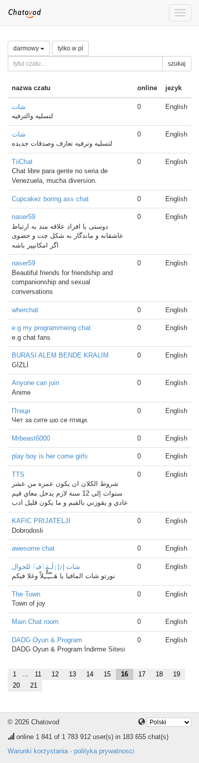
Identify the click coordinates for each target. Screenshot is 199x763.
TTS (18, 474)
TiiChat (22, 162)
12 (55, 674)
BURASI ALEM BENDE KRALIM (60, 355)
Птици (21, 411)
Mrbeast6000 (31, 438)
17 (141, 674)
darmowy (26, 48)
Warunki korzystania (38, 751)
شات (19, 107)
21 (33, 685)
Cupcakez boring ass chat (50, 199)
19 (176, 674)
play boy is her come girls (50, 456)
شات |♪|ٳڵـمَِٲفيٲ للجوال (46, 566)
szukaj (177, 63)
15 (107, 674)
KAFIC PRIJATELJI (41, 521)
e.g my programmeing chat (51, 328)
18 (159, 674)
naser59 (23, 217)
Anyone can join (35, 383)
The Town (26, 594)
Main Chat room (35, 621)
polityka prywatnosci (104, 751)
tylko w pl (70, 48)
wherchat (25, 310)
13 (72, 674)
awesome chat (33, 548)
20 (16, 685)
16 (124, 674)
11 (38, 674)
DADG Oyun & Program (47, 640)
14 (89, 674)
